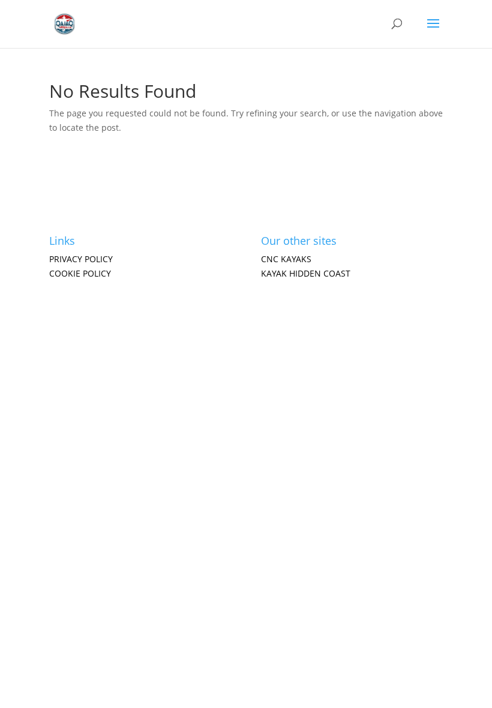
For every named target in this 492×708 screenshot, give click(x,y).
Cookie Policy (80, 273)
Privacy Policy (81, 259)
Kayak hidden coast (305, 273)
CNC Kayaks (286, 259)
